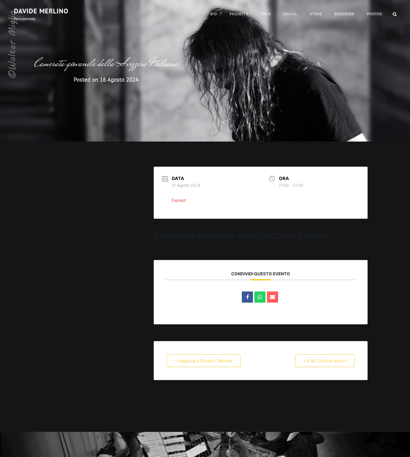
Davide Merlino (41, 11)
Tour (266, 13)
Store (316, 13)
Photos (374, 13)
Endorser (344, 13)
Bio (213, 13)
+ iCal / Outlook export (325, 360)
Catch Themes (241, 444)
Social (290, 13)
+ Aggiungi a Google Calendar (203, 360)
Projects (239, 13)
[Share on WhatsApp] (260, 297)
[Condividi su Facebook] (247, 297)
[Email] (272, 297)
